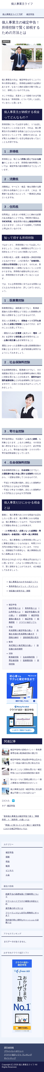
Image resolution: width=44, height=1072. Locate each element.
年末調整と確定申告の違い (20, 630)
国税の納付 (14, 637)
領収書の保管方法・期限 (19, 591)
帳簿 (8, 866)
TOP (12, 14)
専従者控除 (14, 660)
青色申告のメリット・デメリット (23, 586)
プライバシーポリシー (14, 1051)
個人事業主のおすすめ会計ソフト (23, 582)
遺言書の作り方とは (14, 908)
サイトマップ (10, 1058)
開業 (8, 857)
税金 (8, 861)
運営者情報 (9, 1048)
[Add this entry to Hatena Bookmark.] (13, 801)
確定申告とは (15, 608)
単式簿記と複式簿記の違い (20, 645)
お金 (8, 875)
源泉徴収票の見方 (31, 637)
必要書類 (23, 615)
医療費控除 (28, 660)
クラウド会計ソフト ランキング (18, 1055)
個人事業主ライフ (22, 3)
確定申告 (6, 41)
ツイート (6, 800)
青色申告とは (31, 608)
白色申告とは (15, 612)
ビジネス (10, 870)
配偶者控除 (14, 657)
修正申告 (29, 619)
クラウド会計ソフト (28, 622)
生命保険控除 (29, 657)
